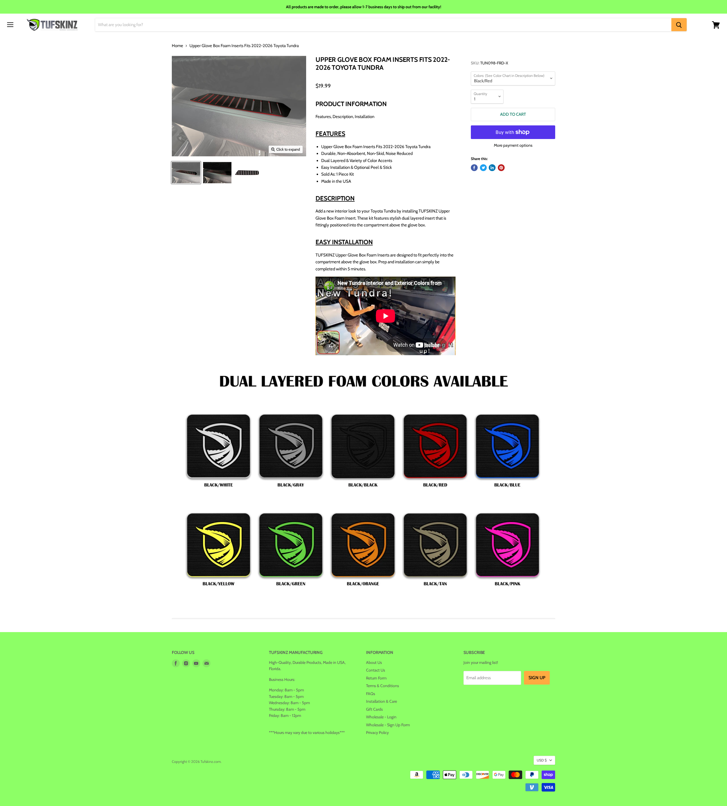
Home (177, 45)
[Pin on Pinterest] (501, 167)
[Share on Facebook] (474, 167)
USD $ (542, 760)
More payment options (513, 145)
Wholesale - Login (381, 716)
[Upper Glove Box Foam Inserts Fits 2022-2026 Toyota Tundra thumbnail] (186, 172)
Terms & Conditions (382, 685)
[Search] (679, 24)
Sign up (536, 677)
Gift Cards (374, 709)
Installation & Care (381, 701)
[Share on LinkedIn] (492, 167)
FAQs (370, 693)
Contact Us (375, 670)
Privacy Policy (377, 732)
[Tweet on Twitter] (483, 167)
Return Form (376, 678)
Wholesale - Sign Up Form (388, 724)
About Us (374, 662)
